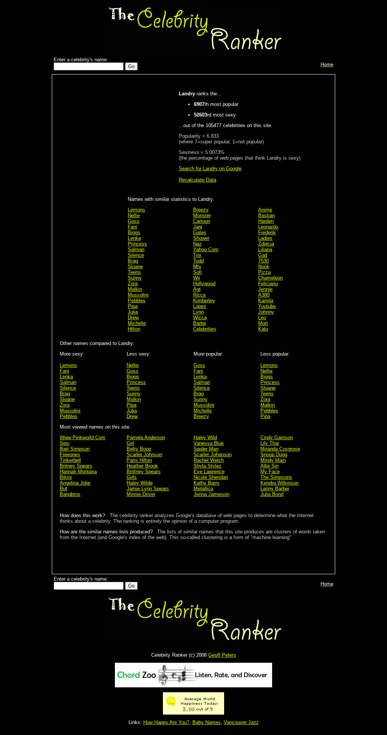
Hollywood (204, 283)
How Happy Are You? (166, 722)
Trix (197, 255)
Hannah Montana (78, 471)
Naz (197, 244)
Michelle (137, 323)
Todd (198, 261)
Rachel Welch (209, 460)
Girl (130, 443)
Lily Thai (269, 443)
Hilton (134, 329)
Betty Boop (139, 449)
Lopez (199, 306)
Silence (136, 255)
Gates (199, 232)
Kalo (263, 329)
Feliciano (268, 283)
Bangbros (70, 494)
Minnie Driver (141, 494)
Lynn (198, 312)
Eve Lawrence (209, 471)
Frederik (267, 232)
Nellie (134, 215)
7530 (263, 261)
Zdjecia (266, 244)
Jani (197, 227)
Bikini (66, 477)
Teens (134, 272)
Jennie (265, 289)
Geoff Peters (222, 655)
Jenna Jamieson (211, 494)
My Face (270, 471)
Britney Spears (76, 466)
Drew (133, 317)
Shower (201, 238)
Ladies (265, 238)
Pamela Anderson (146, 437)
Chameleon (270, 278)
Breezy (201, 210)
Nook (263, 266)
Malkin (135, 289)
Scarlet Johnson (144, 454)
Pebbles (137, 300)
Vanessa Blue (209, 443)
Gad (262, 255)
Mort (263, 323)
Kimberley (204, 300)
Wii (196, 278)
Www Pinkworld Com (82, 437)
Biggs (134, 232)
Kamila (265, 300)
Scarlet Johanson (213, 454)
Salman (136, 249)
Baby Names (206, 722)
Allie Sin (269, 466)
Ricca (199, 295)
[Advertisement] (92, 197)
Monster (202, 215)
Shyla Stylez (207, 466)
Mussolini (138, 295)
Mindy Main (273, 460)
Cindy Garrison (276, 437)
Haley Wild (205, 437)
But (63, 488)
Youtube (267, 306)
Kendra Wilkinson (279, 483)
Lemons (136, 210)
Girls (132, 477)
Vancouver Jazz (241, 722)
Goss (133, 221)
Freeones (70, 454)
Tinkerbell (70, 460)
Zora (133, 283)
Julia (133, 312)
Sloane (135, 266)
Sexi (65, 443)
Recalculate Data (197, 180)
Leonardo (268, 227)
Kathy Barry (207, 483)
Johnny (266, 312)
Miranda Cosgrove (280, 449)
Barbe (199, 323)
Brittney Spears (144, 471)
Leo (262, 317)
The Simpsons (276, 477)
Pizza (264, 272)
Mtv (197, 266)
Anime (265, 210)
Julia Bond (271, 494)
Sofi (197, 272)
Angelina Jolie (75, 483)
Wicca (200, 317)
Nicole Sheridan (211, 477)
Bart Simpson (75, 449)
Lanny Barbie (274, 488)
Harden (266, 221)
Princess (137, 244)
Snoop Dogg (273, 454)
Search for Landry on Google (210, 168)
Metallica (203, 488)
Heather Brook (142, 466)
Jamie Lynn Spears (148, 488)
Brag (133, 261)
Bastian (266, 215)
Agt (197, 289)
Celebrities (204, 329)
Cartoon (201, 221)
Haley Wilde (140, 483)
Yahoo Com (205, 249)
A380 (263, 295)
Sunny (135, 278)
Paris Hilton (139, 460)
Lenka (134, 238)
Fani (132, 227)
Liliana (265, 249)
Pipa (133, 306)
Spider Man (206, 449)
